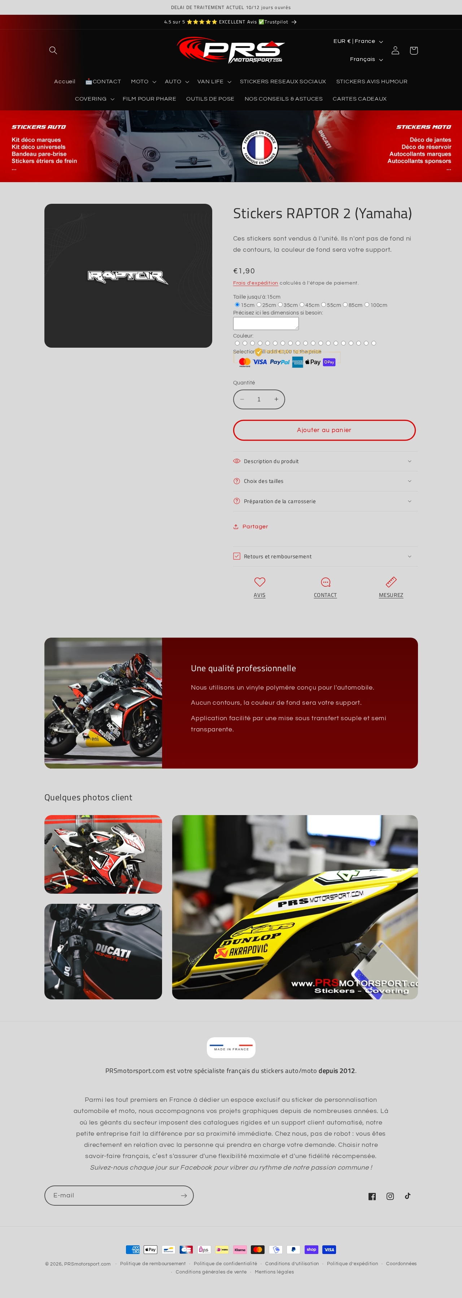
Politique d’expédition (352, 1264)
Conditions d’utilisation (292, 1264)
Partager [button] (256, 526)
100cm (378, 305)
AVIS (259, 594)
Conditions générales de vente (211, 1272)
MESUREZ (391, 594)
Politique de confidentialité (225, 1264)
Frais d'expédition (256, 282)
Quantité (244, 383)
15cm (248, 305)
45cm (312, 305)
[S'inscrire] (184, 1195)
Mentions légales (274, 1272)
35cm (291, 305)
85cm (356, 305)
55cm (334, 305)
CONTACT (325, 594)
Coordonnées (401, 1264)
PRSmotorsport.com (87, 1264)
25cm (269, 305)
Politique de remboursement (153, 1264)
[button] (53, 50)
